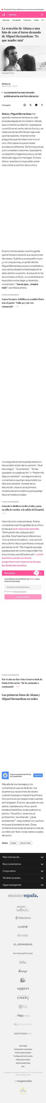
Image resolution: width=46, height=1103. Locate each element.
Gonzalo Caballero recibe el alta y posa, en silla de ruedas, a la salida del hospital (23, 508)
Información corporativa (23, 1049)
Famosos (27, 20)
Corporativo (9, 870)
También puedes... (12, 877)
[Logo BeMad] (23, 980)
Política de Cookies (23, 1060)
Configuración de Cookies (23, 1056)
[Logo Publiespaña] (23, 1024)
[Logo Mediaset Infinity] (23, 909)
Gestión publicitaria (23, 1063)
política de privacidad (19, 591)
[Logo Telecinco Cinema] (23, 997)
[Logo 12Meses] (23, 1006)
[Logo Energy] (23, 971)
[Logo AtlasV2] (23, 1015)
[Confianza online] (23, 1093)
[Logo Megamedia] (24, 1081)
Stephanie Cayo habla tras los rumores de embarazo (24, 10)
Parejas (12, 14)
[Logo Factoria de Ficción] (23, 953)
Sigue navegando (12, 884)
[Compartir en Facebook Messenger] (36, 105)
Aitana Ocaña (25, 843)
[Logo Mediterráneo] (23, 1033)
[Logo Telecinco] (23, 918)
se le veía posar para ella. (25, 528)
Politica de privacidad (23, 1053)
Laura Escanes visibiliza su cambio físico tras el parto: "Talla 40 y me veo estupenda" (23, 303)
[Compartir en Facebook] (42, 105)
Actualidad (16, 20)
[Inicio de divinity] (4, 14)
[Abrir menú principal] (42, 14)
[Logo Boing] (23, 962)
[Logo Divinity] (23, 935)
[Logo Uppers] (23, 989)
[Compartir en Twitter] (30, 105)
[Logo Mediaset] (23, 897)
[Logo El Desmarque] (23, 944)
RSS (23, 1066)
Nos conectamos (12, 863)
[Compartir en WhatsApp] (24, 105)
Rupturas (6, 20)
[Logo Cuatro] (23, 927)
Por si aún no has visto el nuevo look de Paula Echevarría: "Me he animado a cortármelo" (22, 683)
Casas (36, 20)
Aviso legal (23, 1046)
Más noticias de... (12, 856)
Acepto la (16, 591)
